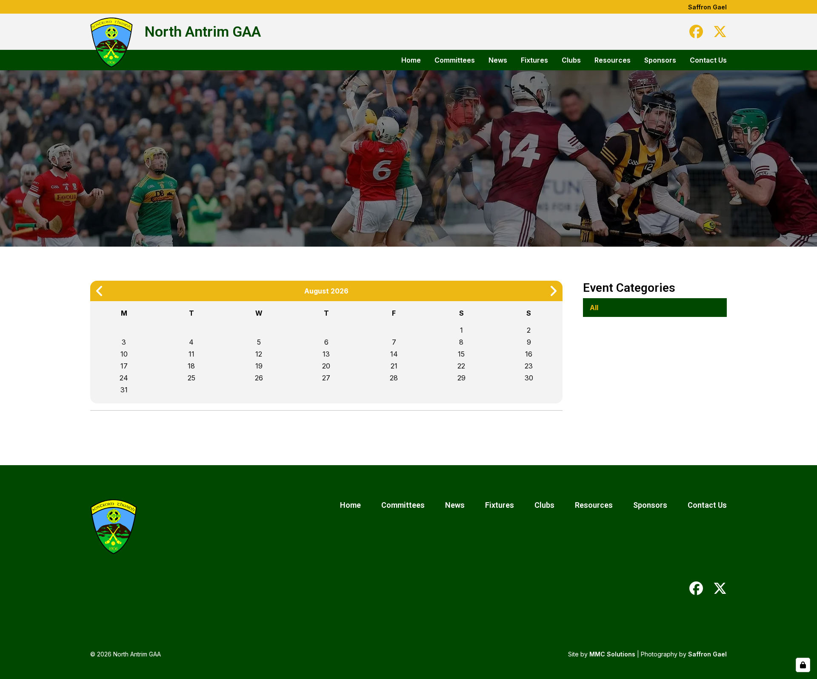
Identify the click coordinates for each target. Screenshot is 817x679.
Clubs (571, 60)
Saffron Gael (707, 7)
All (594, 307)
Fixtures (534, 60)
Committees (454, 60)
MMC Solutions (612, 654)
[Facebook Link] (696, 31)
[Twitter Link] (720, 31)
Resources (612, 60)
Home (411, 60)
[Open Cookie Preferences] (803, 665)
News (497, 60)
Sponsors (660, 60)
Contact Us (708, 60)
